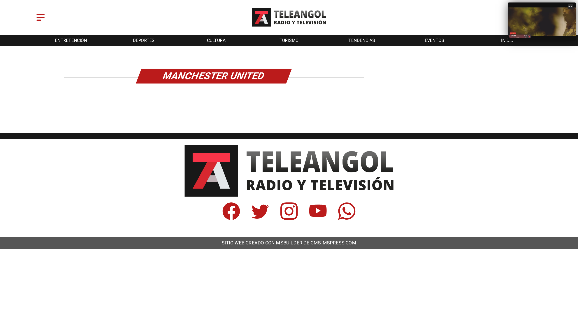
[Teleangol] (40, 21)
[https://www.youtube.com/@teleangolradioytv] (317, 218)
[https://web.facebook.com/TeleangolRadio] (231, 218)
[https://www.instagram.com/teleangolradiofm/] (289, 218)
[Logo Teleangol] (289, 27)
